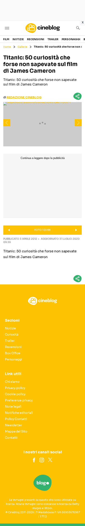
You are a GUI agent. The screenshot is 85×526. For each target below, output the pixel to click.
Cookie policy (15, 394)
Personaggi (71, 39)
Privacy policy (15, 388)
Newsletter (13, 425)
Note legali (13, 406)
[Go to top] (77, 512)
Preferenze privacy (19, 400)
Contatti (11, 437)
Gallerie (22, 46)
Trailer (52, 39)
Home (7, 46)
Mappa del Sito (16, 431)
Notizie (18, 39)
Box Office (12, 353)
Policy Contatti (16, 419)
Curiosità (11, 334)
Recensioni (35, 39)
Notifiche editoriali (19, 413)
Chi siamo (12, 382)
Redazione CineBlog (24, 97)
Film (6, 39)
